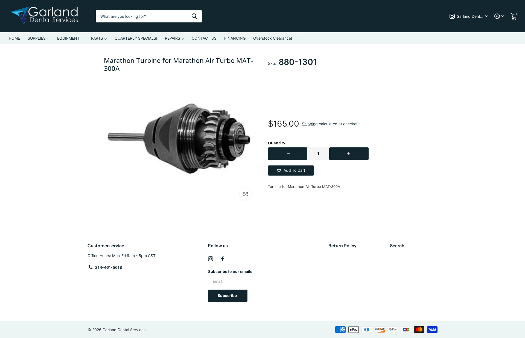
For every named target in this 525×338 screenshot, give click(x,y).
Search (397, 245)
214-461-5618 (108, 267)
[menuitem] (14, 38)
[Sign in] (499, 16)
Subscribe (228, 295)
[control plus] (349, 153)
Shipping (310, 123)
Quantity (276, 143)
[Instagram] (210, 258)
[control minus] (287, 153)
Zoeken (194, 16)
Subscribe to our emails (230, 271)
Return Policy (342, 245)
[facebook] (222, 258)
